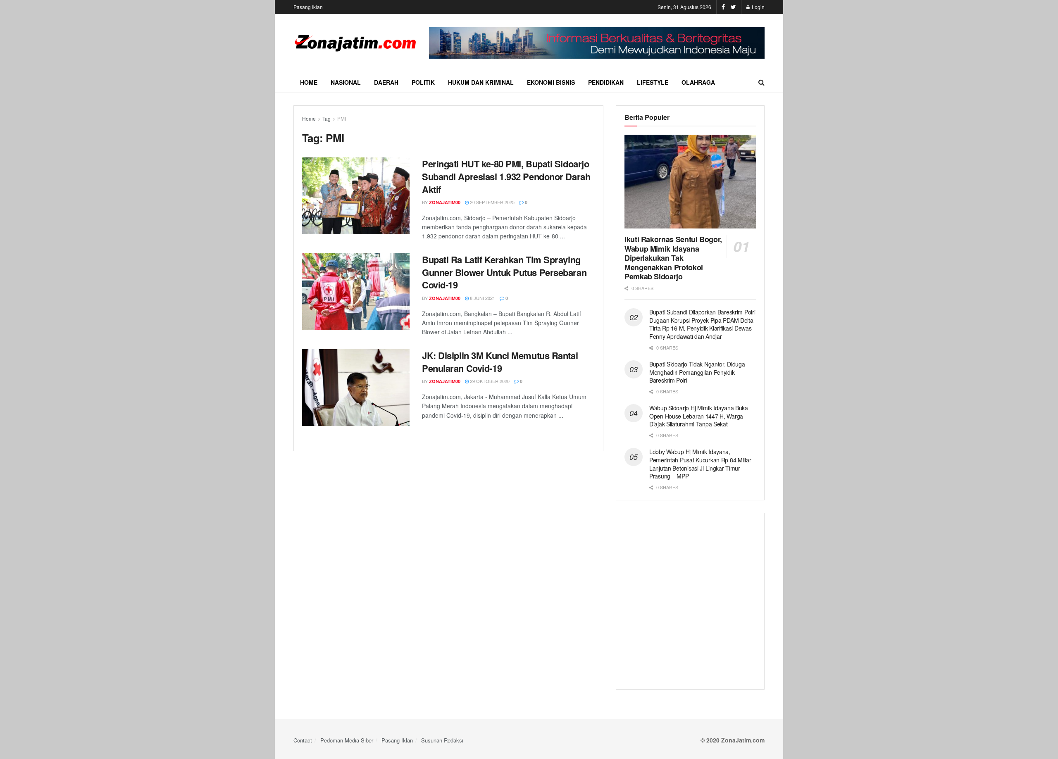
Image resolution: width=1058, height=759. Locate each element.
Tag (326, 118)
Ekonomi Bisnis (551, 82)
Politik (423, 82)
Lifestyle (652, 82)
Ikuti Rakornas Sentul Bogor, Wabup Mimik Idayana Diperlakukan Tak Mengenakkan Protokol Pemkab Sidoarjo (673, 258)
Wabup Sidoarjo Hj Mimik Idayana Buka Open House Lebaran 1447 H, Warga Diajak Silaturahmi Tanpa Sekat (698, 416)
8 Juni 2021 (482, 298)
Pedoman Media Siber (346, 740)
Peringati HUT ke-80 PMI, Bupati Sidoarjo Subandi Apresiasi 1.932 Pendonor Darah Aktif (506, 176)
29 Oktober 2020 (489, 381)
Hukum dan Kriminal (481, 82)
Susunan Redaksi (442, 740)
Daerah (386, 82)
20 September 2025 (492, 202)
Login (758, 6)
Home (308, 82)
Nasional (346, 82)
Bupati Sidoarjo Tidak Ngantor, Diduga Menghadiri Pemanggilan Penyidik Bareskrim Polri (697, 372)
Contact (302, 740)
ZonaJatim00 (444, 202)
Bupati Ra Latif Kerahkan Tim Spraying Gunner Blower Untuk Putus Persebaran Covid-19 (504, 272)
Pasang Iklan (308, 6)
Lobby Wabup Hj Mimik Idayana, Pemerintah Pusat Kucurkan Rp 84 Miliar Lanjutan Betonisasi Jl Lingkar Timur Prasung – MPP (700, 463)
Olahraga (698, 82)
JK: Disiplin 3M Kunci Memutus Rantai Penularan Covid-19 (500, 362)
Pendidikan (606, 82)
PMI (341, 118)
